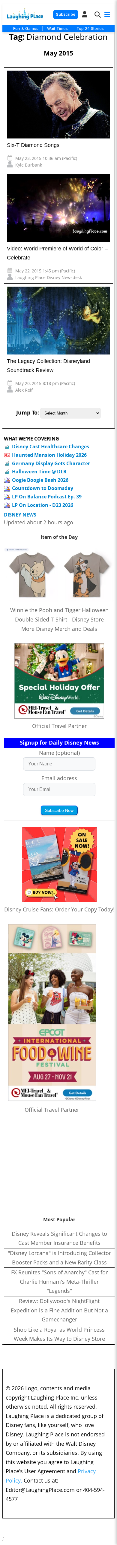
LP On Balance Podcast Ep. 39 (47, 496)
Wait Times (57, 28)
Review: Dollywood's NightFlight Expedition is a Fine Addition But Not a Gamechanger (59, 1310)
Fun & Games (25, 28)
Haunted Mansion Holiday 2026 (49, 455)
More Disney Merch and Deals (59, 628)
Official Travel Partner (59, 726)
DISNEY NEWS (20, 515)
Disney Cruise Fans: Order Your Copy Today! (59, 909)
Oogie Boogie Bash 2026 (40, 480)
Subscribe (65, 14)
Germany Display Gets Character (51, 463)
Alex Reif (24, 390)
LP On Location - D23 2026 (42, 505)
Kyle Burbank (28, 165)
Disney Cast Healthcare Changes (50, 446)
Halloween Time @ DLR (39, 471)
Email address (59, 778)
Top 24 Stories (90, 28)
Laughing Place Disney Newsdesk (48, 277)
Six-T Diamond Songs (33, 145)
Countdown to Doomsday (42, 488)
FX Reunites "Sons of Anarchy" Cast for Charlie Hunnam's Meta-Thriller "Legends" (59, 1281)
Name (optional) (59, 752)
